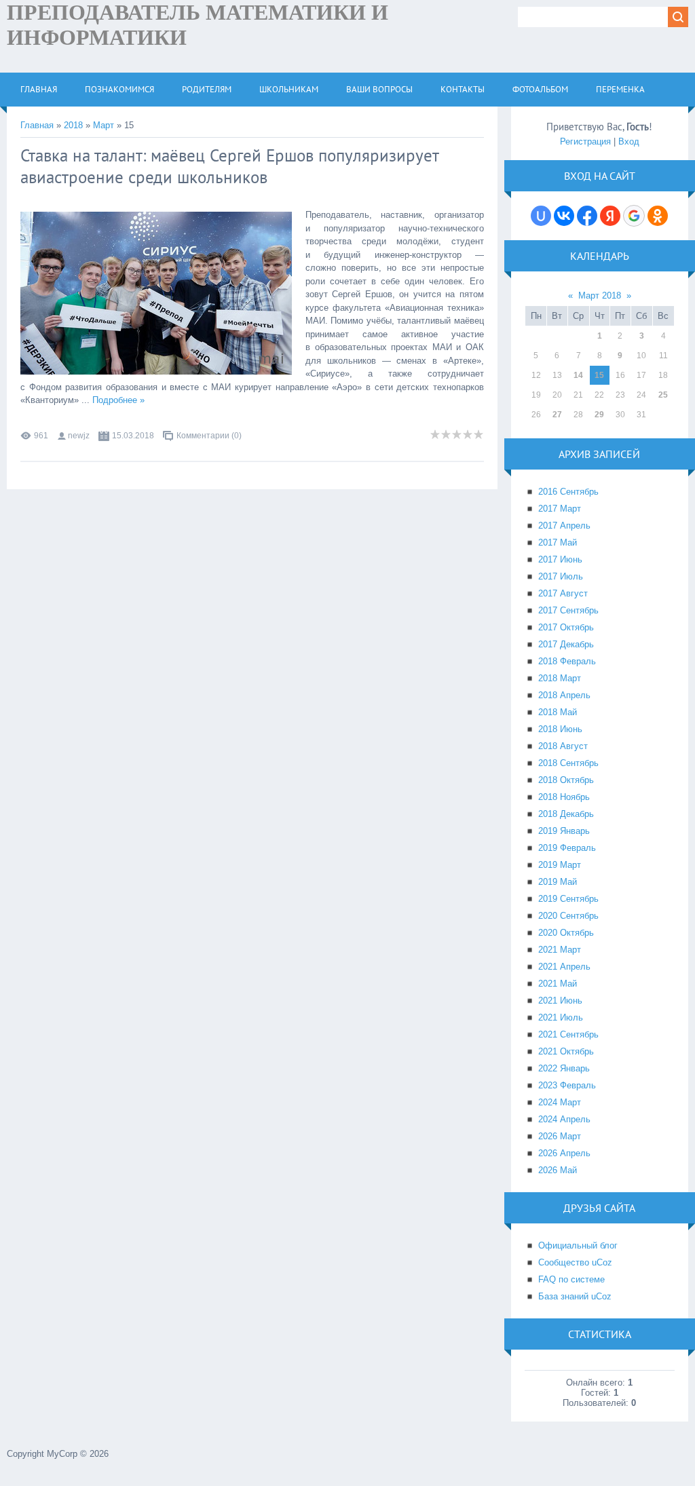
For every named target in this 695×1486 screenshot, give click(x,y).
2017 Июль (560, 576)
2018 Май (557, 712)
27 (557, 414)
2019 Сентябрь (568, 899)
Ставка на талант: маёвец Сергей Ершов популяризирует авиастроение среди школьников (229, 166)
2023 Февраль (567, 1085)
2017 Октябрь (566, 627)
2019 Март (559, 865)
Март (103, 125)
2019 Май (557, 882)
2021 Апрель (564, 966)
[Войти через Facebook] (587, 216)
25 (663, 395)
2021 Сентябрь (568, 1034)
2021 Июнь (560, 1000)
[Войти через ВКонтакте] (564, 216)
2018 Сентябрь (568, 763)
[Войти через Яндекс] (610, 216)
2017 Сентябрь (568, 610)
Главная (37, 125)
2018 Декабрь (566, 814)
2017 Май (557, 542)
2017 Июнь (560, 559)
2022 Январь (564, 1068)
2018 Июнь (560, 729)
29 (599, 414)
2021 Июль (560, 1017)
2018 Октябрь (566, 780)
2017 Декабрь (566, 644)
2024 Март (559, 1102)
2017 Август (563, 593)
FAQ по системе (571, 1279)
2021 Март (559, 950)
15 (599, 375)
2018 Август (563, 746)
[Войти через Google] (634, 216)
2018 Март (559, 678)
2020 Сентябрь (568, 916)
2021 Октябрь (566, 1051)
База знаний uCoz (575, 1296)
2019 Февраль (567, 848)
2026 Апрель (564, 1153)
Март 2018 (599, 295)
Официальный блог (578, 1245)
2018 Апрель (564, 695)
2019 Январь (564, 831)
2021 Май (557, 983)
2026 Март (559, 1136)
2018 (73, 125)
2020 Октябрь (566, 933)
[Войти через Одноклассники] (657, 216)
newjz (79, 435)
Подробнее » (118, 400)
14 (578, 375)
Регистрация (585, 141)
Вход (628, 141)
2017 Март (559, 508)
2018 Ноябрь (564, 797)
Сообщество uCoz (575, 1262)
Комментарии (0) (209, 435)
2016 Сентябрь (568, 492)
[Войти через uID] (541, 216)
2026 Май (557, 1170)
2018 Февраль (567, 661)
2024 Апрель (564, 1119)
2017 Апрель (564, 525)
